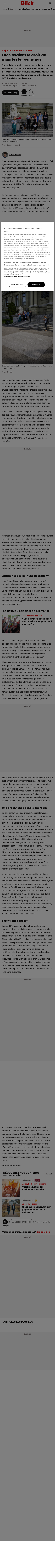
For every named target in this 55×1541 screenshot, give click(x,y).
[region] (27, 256)
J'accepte (36, 284)
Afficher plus (17, 284)
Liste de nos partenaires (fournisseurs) (17, 276)
